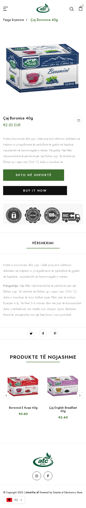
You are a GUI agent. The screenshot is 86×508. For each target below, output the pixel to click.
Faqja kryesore (13, 19)
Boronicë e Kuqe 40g (23, 408)
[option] (23, 396)
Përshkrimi (43, 243)
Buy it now (35, 190)
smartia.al (32, 492)
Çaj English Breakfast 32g (63, 409)
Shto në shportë (34, 175)
